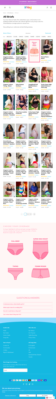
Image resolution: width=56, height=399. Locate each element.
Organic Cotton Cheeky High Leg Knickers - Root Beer (8, 201)
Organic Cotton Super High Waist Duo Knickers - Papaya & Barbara (46, 114)
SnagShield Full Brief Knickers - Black (33, 86)
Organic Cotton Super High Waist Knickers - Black (21, 58)
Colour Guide (6, 335)
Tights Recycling (33, 335)
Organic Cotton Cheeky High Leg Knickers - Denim (21, 142)
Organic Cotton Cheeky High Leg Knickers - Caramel (9, 113)
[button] (5, 7)
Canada (30, 357)
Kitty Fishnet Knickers (20, 85)
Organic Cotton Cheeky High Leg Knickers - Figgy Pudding (21, 172)
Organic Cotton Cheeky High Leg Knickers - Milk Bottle (46, 172)
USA (30, 352)
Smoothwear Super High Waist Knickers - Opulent (9, 142)
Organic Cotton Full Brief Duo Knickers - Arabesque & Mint (21, 201)
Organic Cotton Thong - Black (8, 85)
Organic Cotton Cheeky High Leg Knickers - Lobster (34, 171)
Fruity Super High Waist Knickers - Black (34, 113)
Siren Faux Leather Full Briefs (21, 112)
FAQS (4, 330)
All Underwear (10, 12)
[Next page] (34, 214)
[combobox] (50, 397)
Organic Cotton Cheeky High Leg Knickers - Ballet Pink (34, 143)
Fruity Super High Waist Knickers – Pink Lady (46, 86)
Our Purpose (32, 333)
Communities (6, 347)
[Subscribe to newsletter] (26, 370)
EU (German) (32, 347)
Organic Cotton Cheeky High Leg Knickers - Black (46, 142)
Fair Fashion (31, 330)
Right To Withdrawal (8, 352)
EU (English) (32, 345)
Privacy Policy (32, 337)
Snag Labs (6, 337)
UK (29, 350)
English (50, 397)
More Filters (7, 33)
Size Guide (6, 333)
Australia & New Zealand (35, 354)
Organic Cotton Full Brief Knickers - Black (9, 58)
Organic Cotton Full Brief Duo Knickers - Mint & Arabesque (46, 201)
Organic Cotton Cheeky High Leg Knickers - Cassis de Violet (8, 172)
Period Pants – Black (45, 57)
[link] (47, 7)
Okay (27, 395)
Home (4, 12)
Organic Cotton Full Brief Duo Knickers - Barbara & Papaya (34, 201)
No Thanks (45, 395)
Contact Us (6, 345)
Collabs (5, 350)
